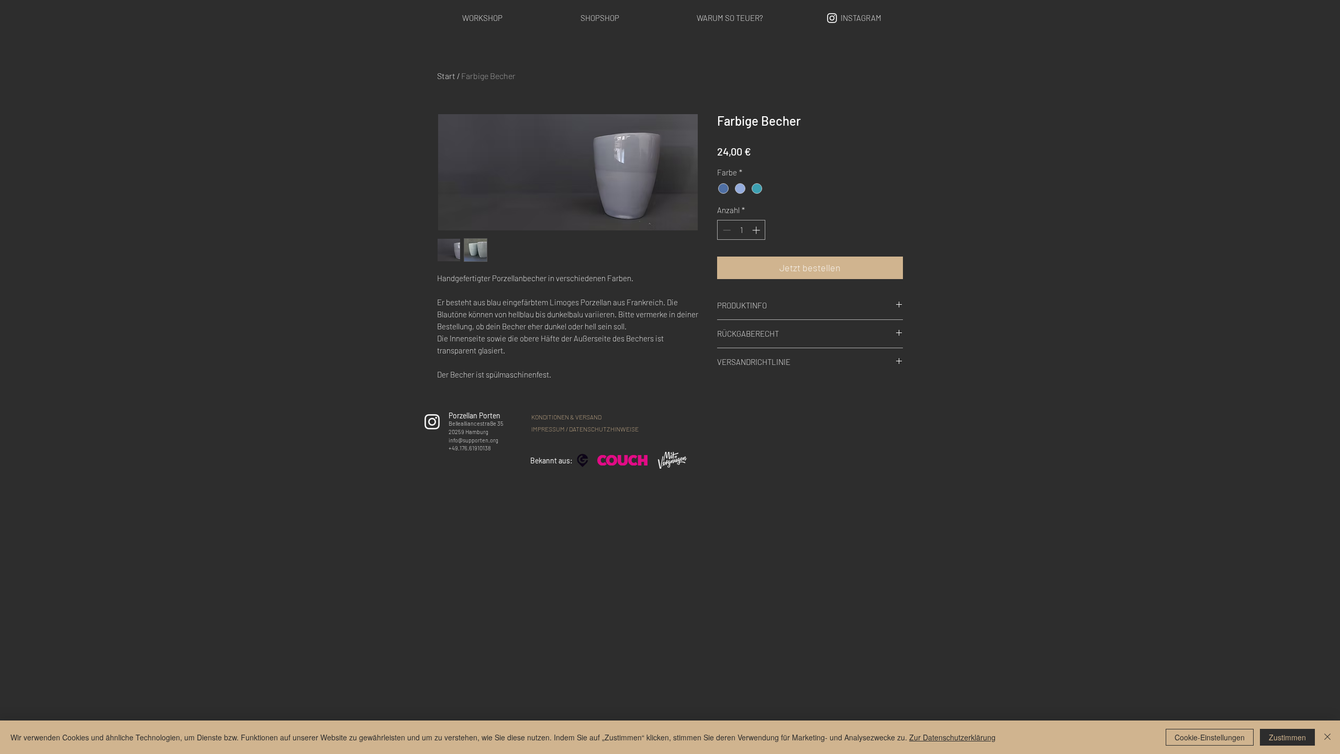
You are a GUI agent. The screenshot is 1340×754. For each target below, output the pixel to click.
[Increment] (757, 230)
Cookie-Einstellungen (1210, 737)
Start (446, 76)
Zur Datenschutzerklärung (952, 737)
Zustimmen (1287, 737)
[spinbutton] (741, 230)
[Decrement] (726, 230)
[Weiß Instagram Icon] (432, 422)
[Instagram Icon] (832, 18)
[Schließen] (1327, 737)
